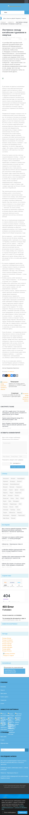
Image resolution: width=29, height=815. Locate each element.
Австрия (13, 478)
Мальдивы (16, 501)
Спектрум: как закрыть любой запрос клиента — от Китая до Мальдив (12, 537)
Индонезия (18, 492)
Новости (19, 37)
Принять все (22, 812)
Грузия (11, 489)
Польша (5, 506)
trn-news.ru (11, 371)
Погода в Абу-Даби (7, 647)
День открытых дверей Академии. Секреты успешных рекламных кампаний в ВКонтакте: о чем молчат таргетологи (14, 530)
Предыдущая (15, 381)
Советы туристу (4, 696)
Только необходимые (10, 812)
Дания (16, 489)
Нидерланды (13, 504)
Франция (13, 515)
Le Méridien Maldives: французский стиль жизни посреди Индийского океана (13, 550)
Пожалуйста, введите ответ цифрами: (12, 459)
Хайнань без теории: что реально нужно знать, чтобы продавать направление (13, 564)
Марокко (5, 504)
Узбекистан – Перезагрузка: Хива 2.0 (12, 544)
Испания (10, 495)
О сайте (2, 740)
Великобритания (14, 484)
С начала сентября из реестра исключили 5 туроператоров (11, 395)
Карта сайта (3, 736)
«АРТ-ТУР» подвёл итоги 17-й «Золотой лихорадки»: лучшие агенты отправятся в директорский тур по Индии (14, 412)
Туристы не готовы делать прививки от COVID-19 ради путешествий (17, 385)
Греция (5, 489)
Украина (19, 512)
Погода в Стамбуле (7, 640)
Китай (22, 498)
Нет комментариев (6, 39)
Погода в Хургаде (7, 643)
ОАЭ (20, 504)
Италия (17, 495)
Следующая (14, 393)
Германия (19, 487)
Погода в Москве (6, 638)
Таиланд (12, 509)
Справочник (3, 700)
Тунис (18, 509)
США (16, 506)
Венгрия (5, 487)
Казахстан (5, 498)
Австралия (6, 478)
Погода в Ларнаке (7, 645)
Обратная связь (4, 743)
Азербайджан (20, 478)
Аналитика (3, 686)
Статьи (2, 703)
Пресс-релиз (4, 693)
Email (25, 39)
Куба (10, 501)
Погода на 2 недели (8, 655)
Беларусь (12, 481)
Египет (22, 489)
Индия (11, 492)
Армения (5, 481)
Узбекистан (12, 512)
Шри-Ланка (6, 518)
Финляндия (6, 515)
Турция (5, 512)
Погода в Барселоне (7, 642)
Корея (4, 501)
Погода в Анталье (7, 651)
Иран (4, 495)
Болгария (5, 484)
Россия (11, 506)
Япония (13, 518)
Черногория (21, 515)
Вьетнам (12, 487)
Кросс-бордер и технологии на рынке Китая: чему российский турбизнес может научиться (14, 425)
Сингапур (5, 509)
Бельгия (19, 481)
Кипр (17, 498)
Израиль (5, 492)
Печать (20, 39)
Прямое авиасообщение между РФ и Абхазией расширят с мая (12, 418)
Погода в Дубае (6, 649)
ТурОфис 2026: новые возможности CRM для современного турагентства (13, 557)
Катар (12, 498)
